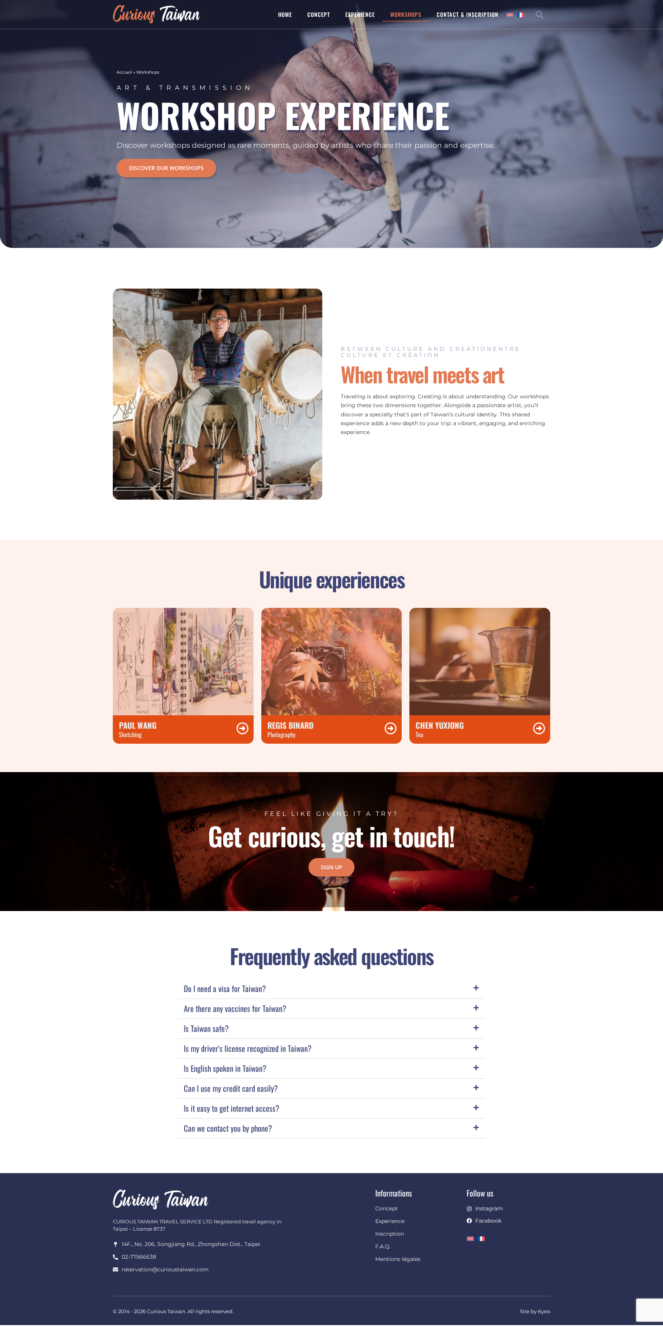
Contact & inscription (467, 14)
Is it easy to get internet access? (231, 1108)
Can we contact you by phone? (228, 1128)
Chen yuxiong (440, 725)
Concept (318, 14)
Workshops (405, 14)
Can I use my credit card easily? (231, 1088)
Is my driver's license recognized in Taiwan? (248, 1048)
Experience (360, 14)
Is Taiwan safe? (206, 1028)
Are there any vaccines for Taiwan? (235, 1008)
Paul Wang (138, 725)
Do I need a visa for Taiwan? (225, 988)
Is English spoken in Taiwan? (225, 1068)
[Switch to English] (511, 14)
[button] (539, 14)
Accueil (124, 72)
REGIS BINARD (290, 725)
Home (285, 14)
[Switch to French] (522, 14)
